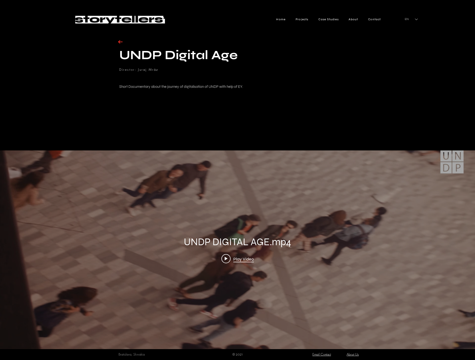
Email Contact (321, 354)
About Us (353, 354)
